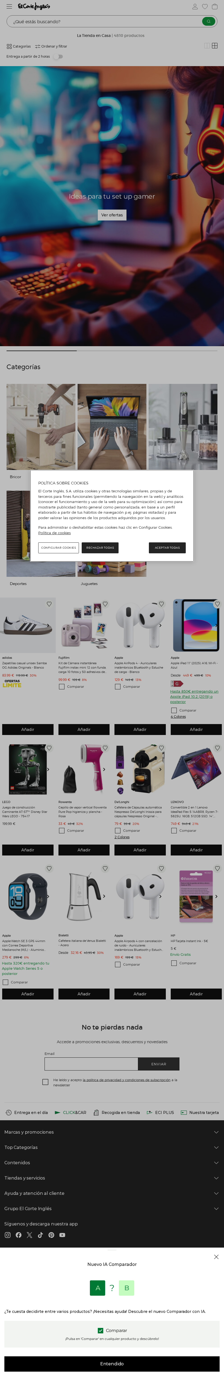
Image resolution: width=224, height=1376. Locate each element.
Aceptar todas (167, 547)
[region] (112, 516)
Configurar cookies (58, 547)
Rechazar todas (100, 547)
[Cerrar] (216, 1257)
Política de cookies (54, 533)
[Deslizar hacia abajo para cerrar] (112, 1254)
